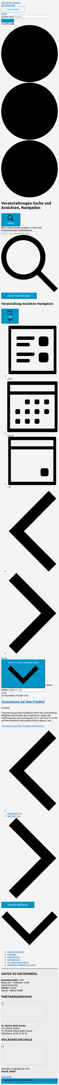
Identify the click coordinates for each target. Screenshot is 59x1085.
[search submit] (7, 20)
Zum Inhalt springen (10, 2)
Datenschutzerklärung (44, 1080)
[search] (31, 16)
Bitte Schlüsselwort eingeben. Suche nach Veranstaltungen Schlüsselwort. (21, 228)
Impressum (29, 1082)
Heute (4, 658)
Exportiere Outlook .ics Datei (21, 965)
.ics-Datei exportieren (17, 962)
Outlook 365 (13, 957)
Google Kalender (15, 952)
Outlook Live (13, 959)
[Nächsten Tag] (32, 653)
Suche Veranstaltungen (19, 295)
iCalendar (11, 954)
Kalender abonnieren (18, 905)
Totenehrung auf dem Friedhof (23, 701)
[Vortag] (32, 571)
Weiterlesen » (23, 726)
